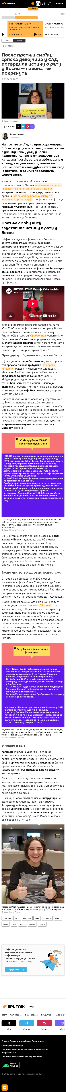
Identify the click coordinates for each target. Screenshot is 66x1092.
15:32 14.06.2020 (10, 79)
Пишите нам (38, 1041)
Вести (17, 918)
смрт (14, 924)
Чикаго (58, 918)
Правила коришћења (20, 1041)
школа (5, 924)
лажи (37, 918)
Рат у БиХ (27, 918)
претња (42, 924)
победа (32, 924)
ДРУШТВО (46, 1014)
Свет (4, 1014)
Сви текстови (15, 138)
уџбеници (47, 918)
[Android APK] (10, 1065)
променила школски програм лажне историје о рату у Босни (32, 186)
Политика (7, 918)
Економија (31, 1014)
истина (22, 924)
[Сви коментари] (5, 1087)
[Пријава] (44, 3)
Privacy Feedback (33, 1056)
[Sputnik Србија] (9, 4)
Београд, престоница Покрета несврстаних (24, 28)
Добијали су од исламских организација (27, 197)
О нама (5, 1041)
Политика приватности (13, 1056)
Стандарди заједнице (12, 1045)
